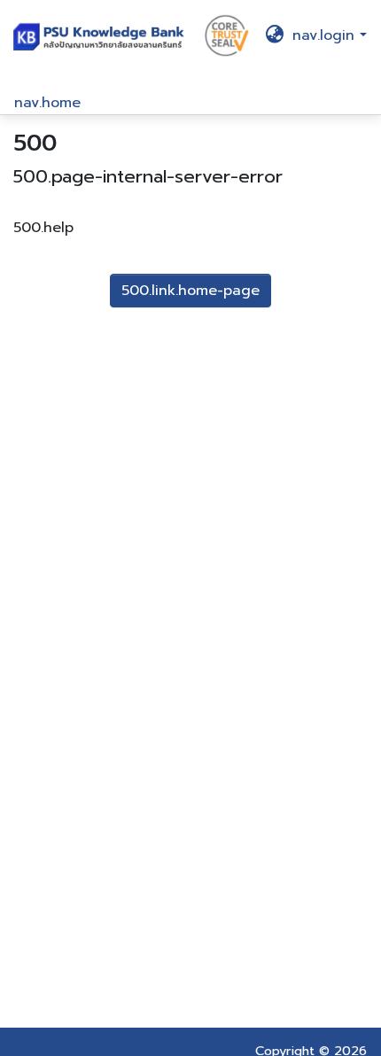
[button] (101, 35)
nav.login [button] (326, 35)
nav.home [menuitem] (47, 102)
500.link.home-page (190, 290)
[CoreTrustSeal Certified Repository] (227, 34)
